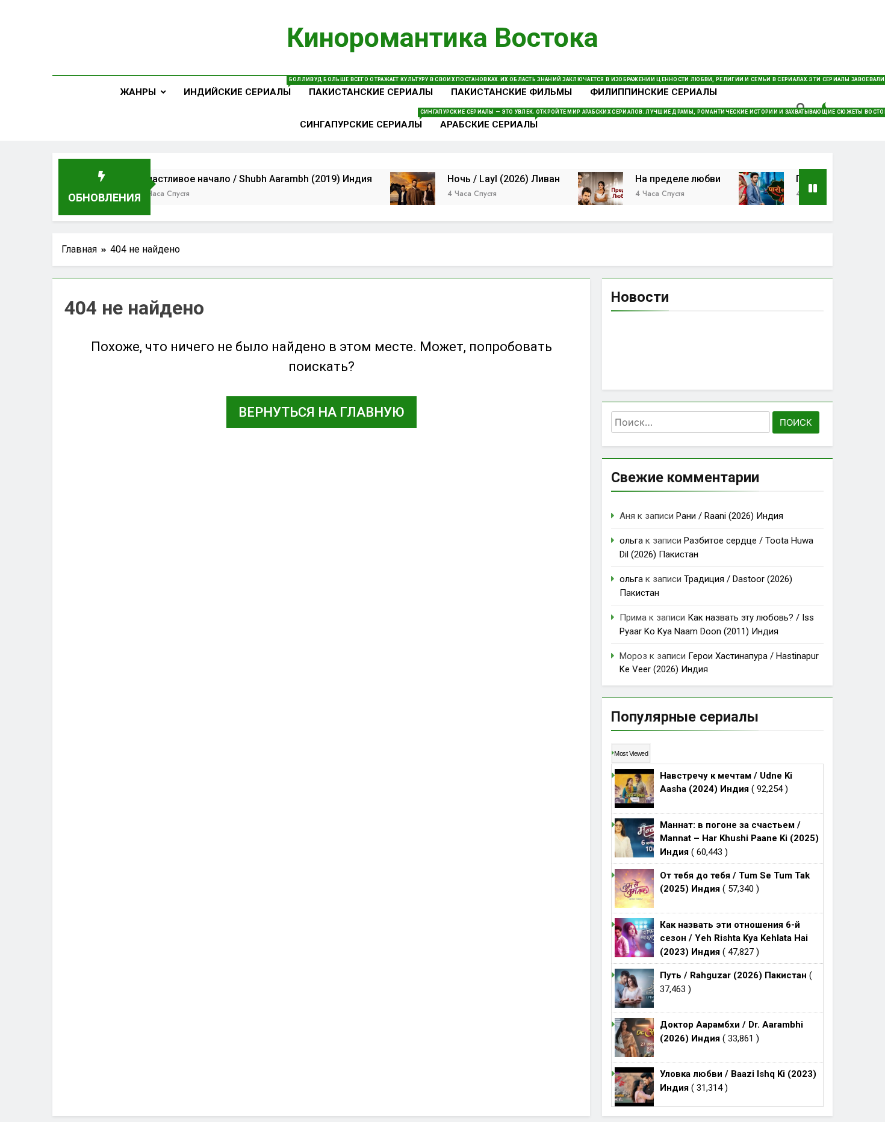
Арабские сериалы (493, 119)
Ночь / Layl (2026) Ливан (478, 179)
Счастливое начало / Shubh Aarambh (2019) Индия (231, 179)
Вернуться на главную (321, 412)
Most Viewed (631, 753)
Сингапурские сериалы (365, 119)
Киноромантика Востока (442, 38)
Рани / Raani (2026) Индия (729, 515)
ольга (631, 540)
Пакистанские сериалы (371, 92)
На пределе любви (652, 179)
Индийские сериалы (242, 86)
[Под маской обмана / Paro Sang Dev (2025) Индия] (736, 194)
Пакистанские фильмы (511, 92)
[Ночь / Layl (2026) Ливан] (387, 194)
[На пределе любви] (575, 194)
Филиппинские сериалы (653, 92)
